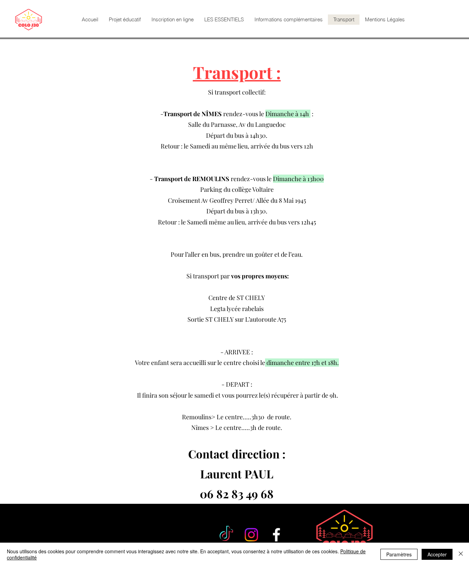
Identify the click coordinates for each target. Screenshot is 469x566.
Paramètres (399, 554)
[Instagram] (251, 535)
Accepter (437, 554)
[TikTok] (226, 535)
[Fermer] (461, 554)
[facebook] (276, 535)
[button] (224, 19)
